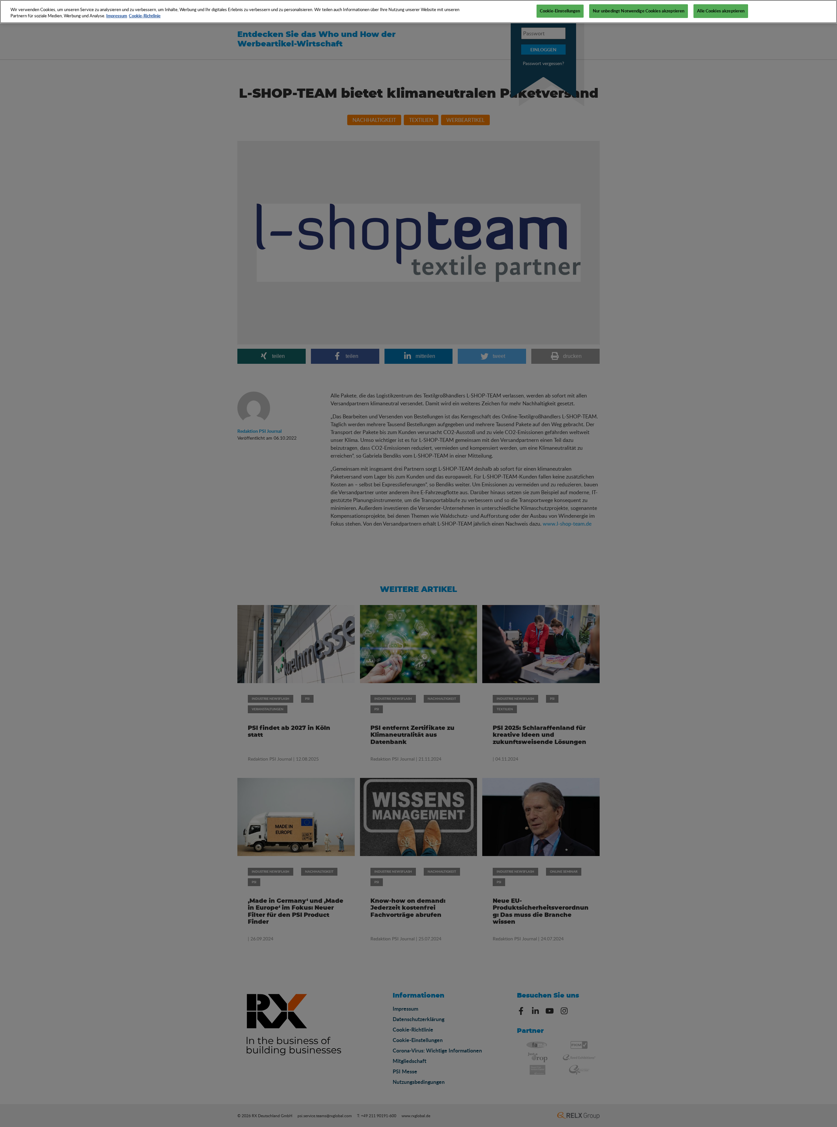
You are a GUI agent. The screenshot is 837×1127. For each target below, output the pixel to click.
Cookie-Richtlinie (145, 16)
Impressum (116, 16)
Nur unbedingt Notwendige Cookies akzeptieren (639, 11)
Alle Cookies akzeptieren (720, 11)
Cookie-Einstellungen (560, 11)
